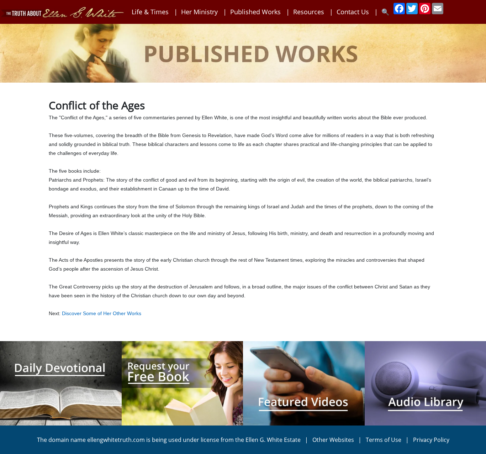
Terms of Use (383, 440)
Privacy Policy (431, 440)
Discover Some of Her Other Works (101, 313)
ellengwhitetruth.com (116, 440)
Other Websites (333, 440)
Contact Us (353, 11)
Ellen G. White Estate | (278, 440)
